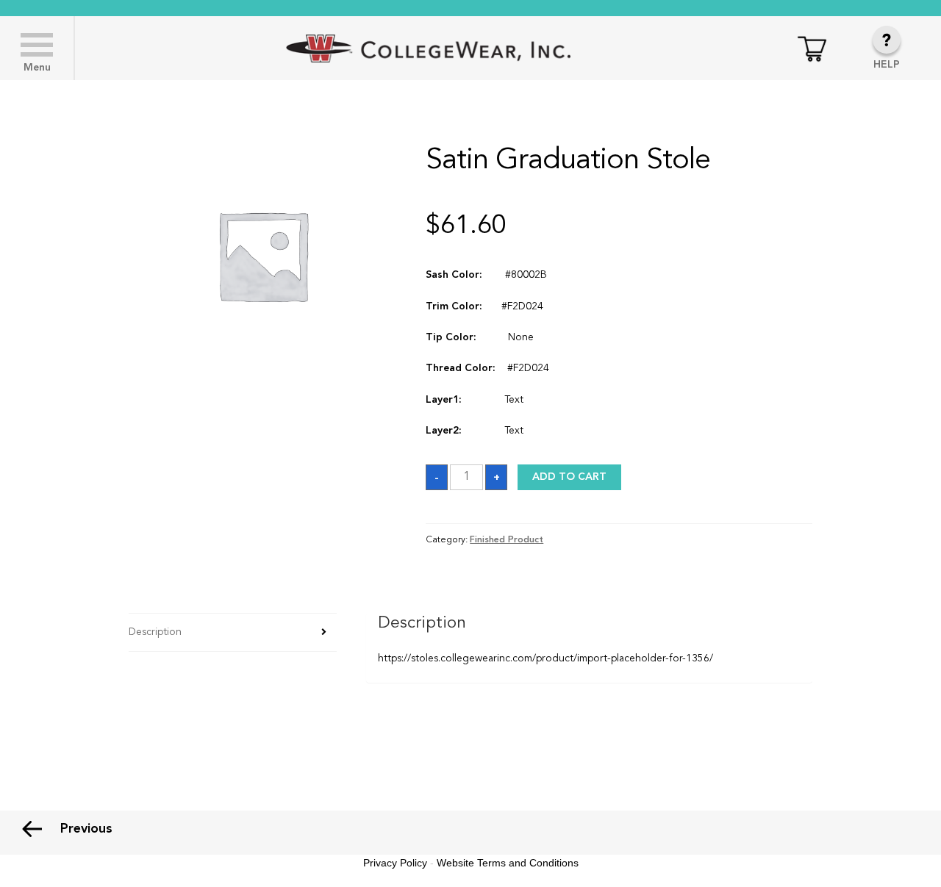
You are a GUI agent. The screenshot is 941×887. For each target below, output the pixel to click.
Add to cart (569, 477)
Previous (86, 829)
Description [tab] (155, 632)
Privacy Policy (395, 863)
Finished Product (506, 540)
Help (886, 65)
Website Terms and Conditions (508, 863)
